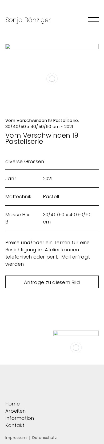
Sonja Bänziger (28, 19)
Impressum (16, 437)
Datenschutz (44, 437)
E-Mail (63, 256)
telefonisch (18, 256)
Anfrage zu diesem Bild (52, 282)
